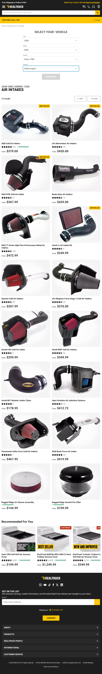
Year (24, 36)
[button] (51, 627)
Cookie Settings (88, 663)
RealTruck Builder (93, 2)
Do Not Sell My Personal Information (48, 663)
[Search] (97, 12)
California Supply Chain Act (71, 663)
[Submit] (97, 602)
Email (4, 597)
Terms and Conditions (51, 667)
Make (25, 46)
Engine (25, 64)
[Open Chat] (84, 6)
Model (25, 55)
